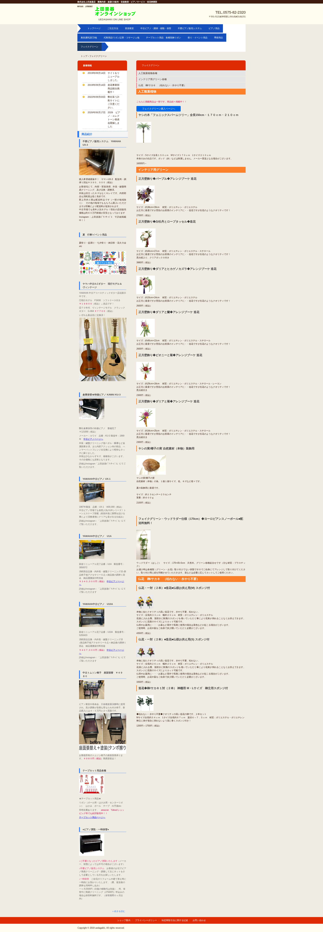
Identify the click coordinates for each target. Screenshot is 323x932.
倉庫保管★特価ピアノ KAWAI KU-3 (102, 394)
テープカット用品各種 (94, 770)
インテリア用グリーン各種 (152, 79)
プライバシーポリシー (146, 920)
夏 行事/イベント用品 (95, 234)
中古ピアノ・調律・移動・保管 (155, 28)
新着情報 (87, 65)
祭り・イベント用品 (197, 37)
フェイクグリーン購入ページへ (158, 108)
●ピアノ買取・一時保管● (96, 829)
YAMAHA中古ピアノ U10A (98, 604)
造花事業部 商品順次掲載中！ (115, 88)
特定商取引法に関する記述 (175, 920)
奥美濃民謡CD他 (89, 37)
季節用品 (218, 37)
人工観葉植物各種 (147, 73)
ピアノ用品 (214, 28)
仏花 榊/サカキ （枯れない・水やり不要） (162, 85)
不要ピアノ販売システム (190, 28)
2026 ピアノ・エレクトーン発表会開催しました (114, 119)
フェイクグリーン (89, 46)
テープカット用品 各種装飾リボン (163, 37)
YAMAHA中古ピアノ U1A (97, 536)
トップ (84, 56)
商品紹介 (87, 134)
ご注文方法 (112, 28)
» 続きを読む (118, 911)
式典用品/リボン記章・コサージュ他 (121, 37)
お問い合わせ (199, 920)
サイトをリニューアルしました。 (113, 76)
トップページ (94, 28)
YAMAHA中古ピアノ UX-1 (97, 479)
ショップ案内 (123, 920)
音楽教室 (129, 28)
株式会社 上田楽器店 (85, 6)
